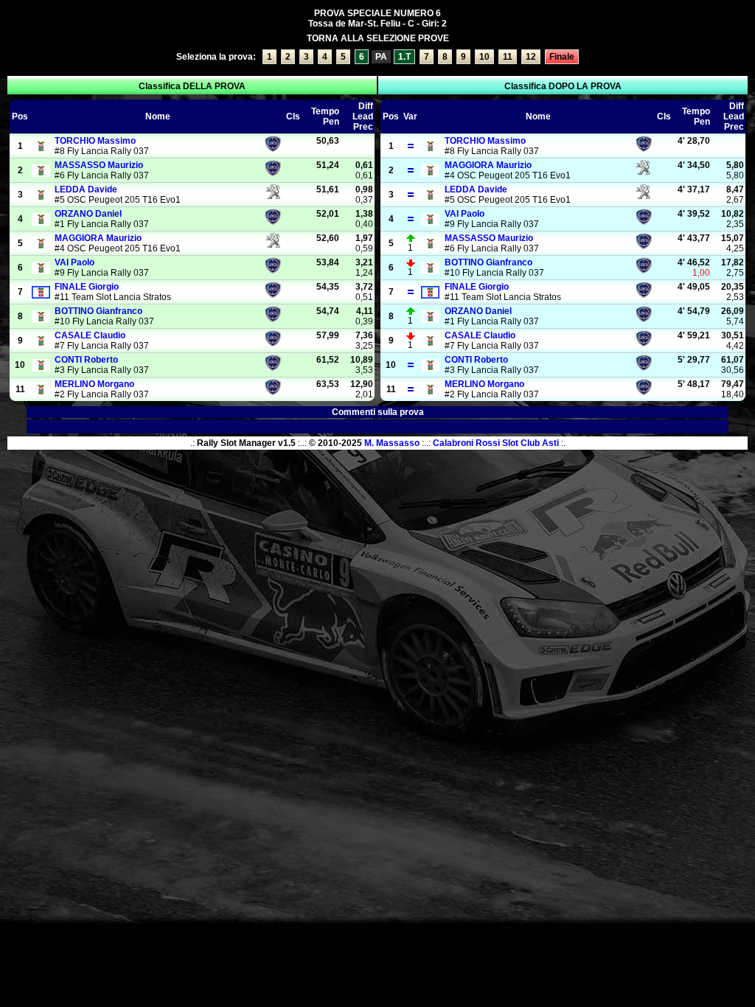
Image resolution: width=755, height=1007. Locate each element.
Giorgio (87, 287)
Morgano (94, 384)
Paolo (74, 262)
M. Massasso (392, 443)
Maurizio (99, 165)
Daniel (88, 214)
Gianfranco (98, 311)
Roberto (86, 360)
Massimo (95, 141)
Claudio (90, 335)
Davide (86, 189)
